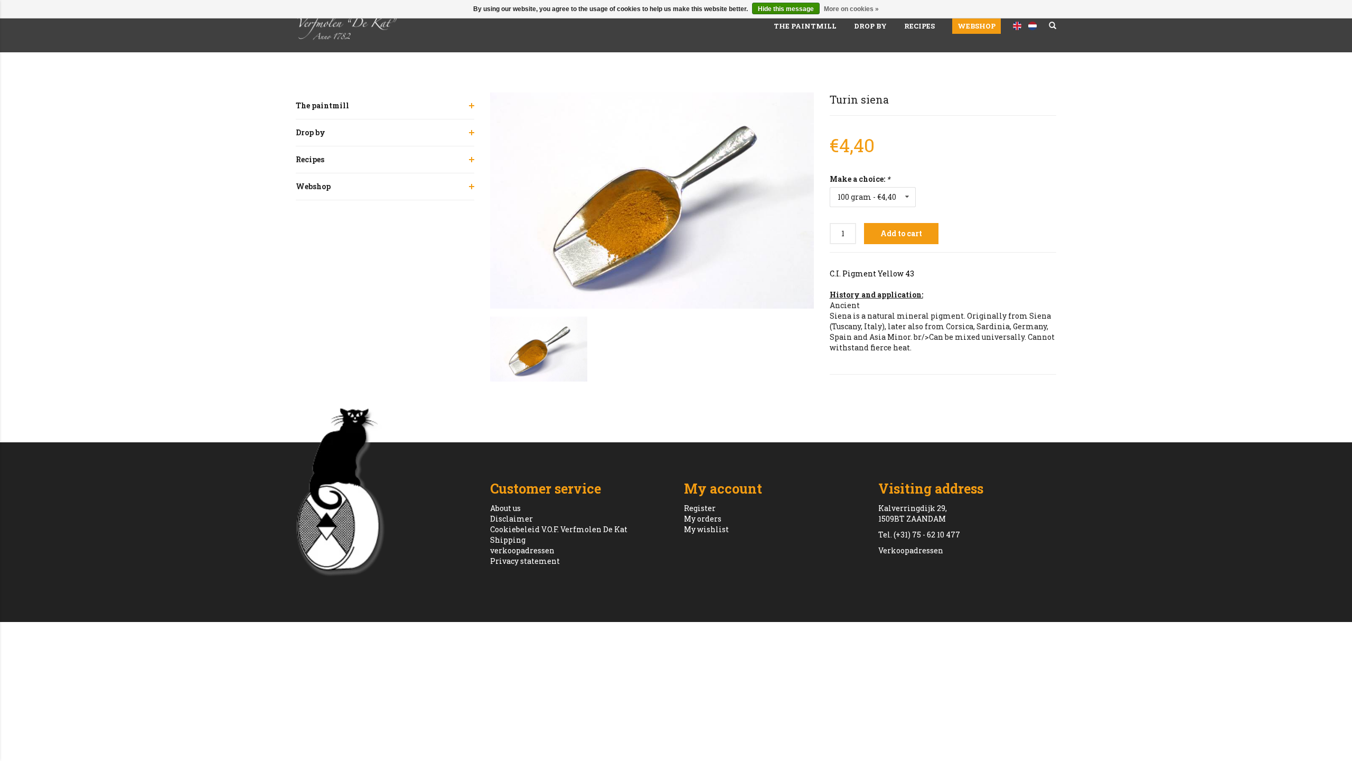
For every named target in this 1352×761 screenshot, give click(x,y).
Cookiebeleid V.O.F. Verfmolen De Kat (558, 529)
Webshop (976, 26)
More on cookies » (851, 9)
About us (505, 508)
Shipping (507, 540)
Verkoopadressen (910, 550)
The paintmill (805, 26)
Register (700, 508)
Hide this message (786, 9)
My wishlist (706, 529)
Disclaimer (511, 519)
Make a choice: (860, 179)
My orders (702, 519)
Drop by (870, 26)
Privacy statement (525, 561)
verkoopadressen (522, 550)
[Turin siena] (652, 200)
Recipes (919, 26)
